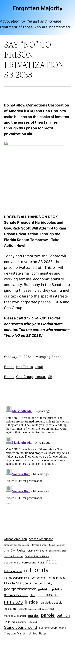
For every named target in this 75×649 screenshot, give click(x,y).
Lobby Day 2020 (46, 609)
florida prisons (56, 577)
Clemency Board (37, 550)
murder (33, 615)
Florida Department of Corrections (25, 577)
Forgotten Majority (38, 8)
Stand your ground (20, 627)
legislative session (52, 602)
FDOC (51, 561)
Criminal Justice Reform (37, 556)
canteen (61, 545)
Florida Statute (16, 583)
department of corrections (20, 562)
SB (50, 377)
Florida (9, 367)
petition (63, 615)
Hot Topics (24, 367)
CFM (6, 551)
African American (15, 539)
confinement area (57, 551)
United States (38, 633)
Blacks (51, 545)
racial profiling (19, 622)
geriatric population (50, 589)
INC (32, 595)
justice (31, 602)
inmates (40, 377)
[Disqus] (37, 454)
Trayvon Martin (15, 633)
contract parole (13, 556)
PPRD (7, 622)
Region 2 (33, 622)
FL (26, 571)
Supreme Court (48, 627)
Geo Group (24, 377)
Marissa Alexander (15, 615)
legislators (10, 608)
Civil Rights (18, 550)
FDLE (41, 562)
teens (62, 627)
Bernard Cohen (38, 545)
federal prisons (13, 571)
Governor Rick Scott (16, 595)
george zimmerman (20, 589)
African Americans (41, 539)
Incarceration (48, 595)
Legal (39, 367)
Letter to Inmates (27, 609)
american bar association (16, 545)
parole (48, 615)
